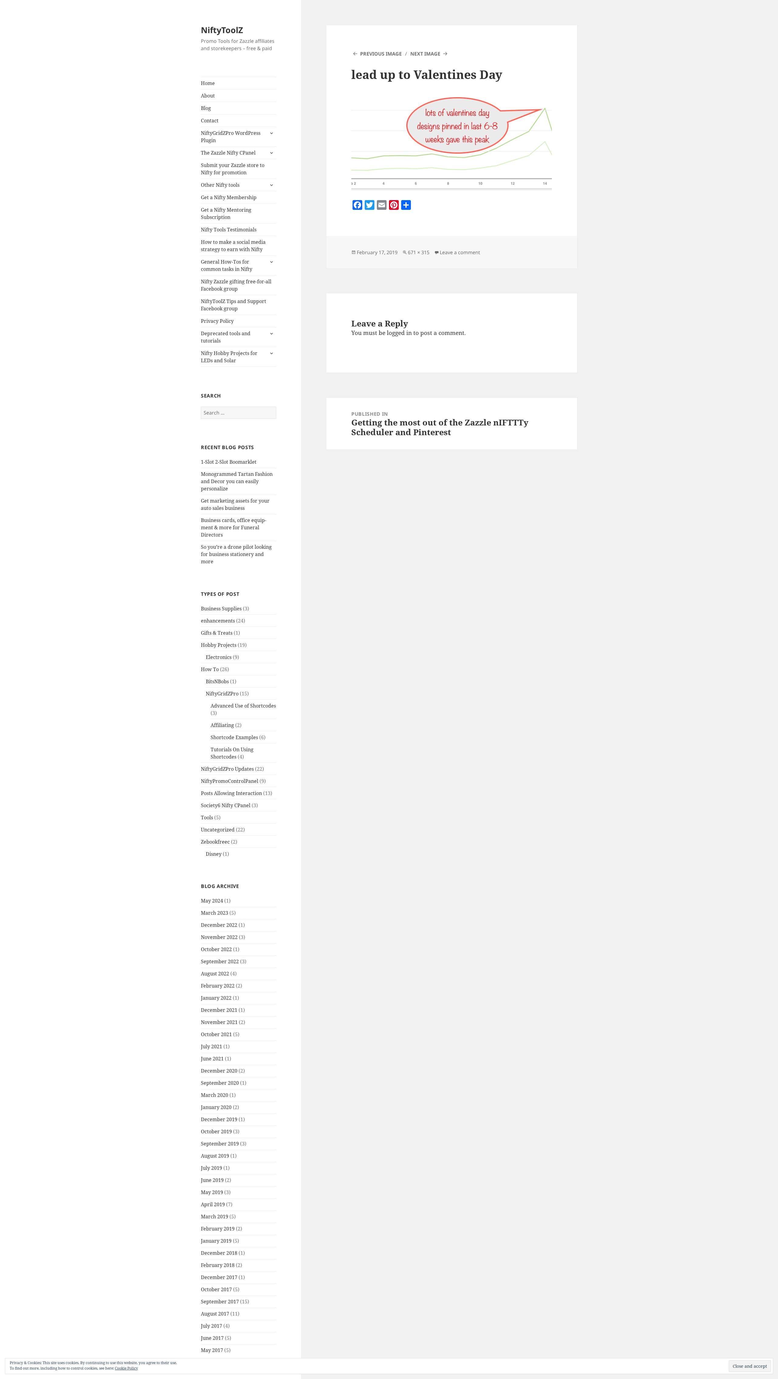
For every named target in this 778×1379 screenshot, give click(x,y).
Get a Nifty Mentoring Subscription (226, 213)
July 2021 (211, 1046)
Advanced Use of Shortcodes (243, 705)
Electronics (219, 657)
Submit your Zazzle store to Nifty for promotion (232, 169)
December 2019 (219, 1119)
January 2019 (216, 1240)
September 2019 (220, 1143)
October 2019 (216, 1131)
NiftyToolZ (222, 30)
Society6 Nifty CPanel (225, 805)
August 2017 (215, 1313)
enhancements (218, 620)
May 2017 (212, 1350)
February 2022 (218, 985)
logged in (399, 333)
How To (210, 669)
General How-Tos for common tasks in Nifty (226, 265)
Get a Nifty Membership (228, 197)
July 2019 (211, 1168)
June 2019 (212, 1180)
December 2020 (219, 1070)
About (208, 95)
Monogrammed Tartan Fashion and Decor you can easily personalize (237, 481)
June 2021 (212, 1058)
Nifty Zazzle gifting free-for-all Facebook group (236, 285)
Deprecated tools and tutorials (225, 337)
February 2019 (218, 1228)
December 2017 (219, 1277)
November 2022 (219, 937)
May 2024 (212, 900)
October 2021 (216, 1034)
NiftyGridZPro (222, 693)
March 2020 (214, 1095)
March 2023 (214, 913)
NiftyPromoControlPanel (229, 781)
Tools (207, 817)
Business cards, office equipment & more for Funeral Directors (233, 527)
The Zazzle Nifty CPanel (228, 152)
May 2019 (212, 1192)
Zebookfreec (215, 841)
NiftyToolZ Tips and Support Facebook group (233, 305)
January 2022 (216, 998)
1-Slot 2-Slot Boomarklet (228, 462)
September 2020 (220, 1083)
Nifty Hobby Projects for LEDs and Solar (229, 357)
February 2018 (218, 1265)
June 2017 (212, 1338)
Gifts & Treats (216, 633)
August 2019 (215, 1155)
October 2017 (216, 1289)
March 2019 (214, 1216)
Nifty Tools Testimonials (228, 229)
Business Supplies (221, 608)
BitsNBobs (217, 681)
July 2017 (211, 1326)
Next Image (425, 53)
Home (208, 83)
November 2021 (219, 1022)
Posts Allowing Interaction (231, 793)
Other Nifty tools (220, 185)
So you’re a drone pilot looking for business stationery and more (236, 554)
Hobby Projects (218, 645)
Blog (206, 108)
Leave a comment (460, 252)
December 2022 (219, 925)
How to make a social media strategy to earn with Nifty (233, 246)
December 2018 (219, 1253)
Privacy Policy (217, 321)
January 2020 (216, 1107)
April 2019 (213, 1204)
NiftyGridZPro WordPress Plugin (230, 137)
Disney (214, 854)
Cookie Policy (126, 1368)
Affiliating (222, 725)
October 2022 (216, 949)
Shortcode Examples (234, 737)
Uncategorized (218, 829)
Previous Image (381, 53)
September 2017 (220, 1301)
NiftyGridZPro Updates (227, 769)
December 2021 (219, 1010)
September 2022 (220, 961)
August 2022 (215, 973)
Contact (210, 120)
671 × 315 (418, 252)
